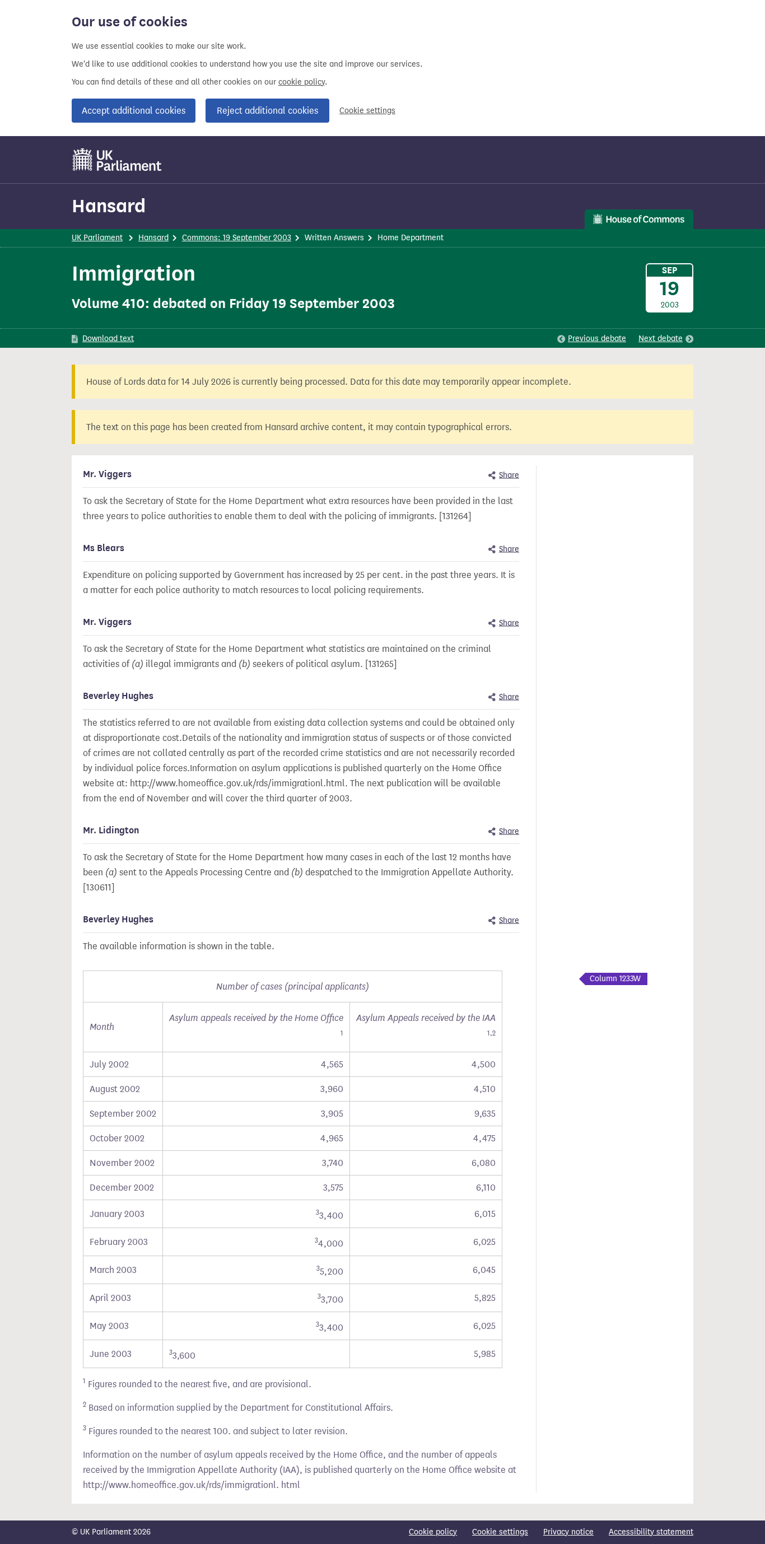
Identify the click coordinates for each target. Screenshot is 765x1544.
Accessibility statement (651, 1532)
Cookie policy (433, 1532)
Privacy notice (568, 1532)
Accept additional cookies (133, 110)
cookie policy (301, 82)
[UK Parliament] (117, 159)
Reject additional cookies (267, 110)
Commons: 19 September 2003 (236, 237)
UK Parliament (97, 237)
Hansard (109, 205)
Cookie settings (367, 110)
